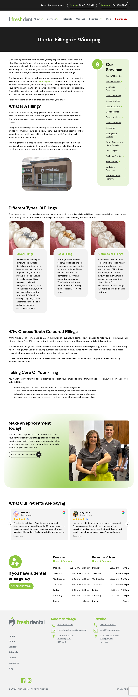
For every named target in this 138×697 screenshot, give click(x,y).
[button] (127, 524)
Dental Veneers (113, 122)
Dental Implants (113, 117)
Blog (108, 18)
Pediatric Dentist (114, 156)
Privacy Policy (122, 688)
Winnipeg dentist (46, 81)
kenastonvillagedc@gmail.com (72, 630)
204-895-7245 (114, 5)
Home (12, 636)
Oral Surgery (112, 150)
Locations (94, 18)
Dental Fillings (112, 111)
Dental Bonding (113, 95)
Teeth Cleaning (113, 81)
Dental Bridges (113, 101)
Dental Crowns (113, 106)
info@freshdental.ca (110, 630)
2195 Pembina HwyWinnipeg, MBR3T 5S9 (109, 638)
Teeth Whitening (114, 76)
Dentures (110, 128)
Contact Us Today (21, 586)
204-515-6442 (82, 5)
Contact (80, 18)
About (37, 18)
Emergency (121, 18)
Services (51, 18)
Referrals (67, 18)
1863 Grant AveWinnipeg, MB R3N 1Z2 (65, 638)
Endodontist (112, 161)
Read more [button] (18, 536)
